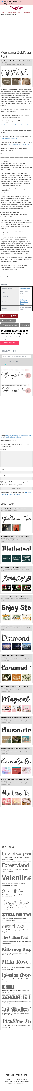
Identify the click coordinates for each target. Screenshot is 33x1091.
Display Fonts (20, 658)
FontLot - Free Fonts (16, 1075)
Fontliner (15, 508)
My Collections (9, 4)
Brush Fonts (19, 569)
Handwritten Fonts (11, 510)
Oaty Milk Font (13, 891)
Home (2, 12)
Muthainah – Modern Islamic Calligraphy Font (14, 536)
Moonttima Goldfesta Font (8, 60)
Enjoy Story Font (6, 596)
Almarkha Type (26, 748)
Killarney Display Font (16, 949)
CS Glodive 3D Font (16, 1009)
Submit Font (20, 1083)
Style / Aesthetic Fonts (13, 12)
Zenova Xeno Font (16, 997)
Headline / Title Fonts (24, 751)
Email (2, 476)
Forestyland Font (16, 865)
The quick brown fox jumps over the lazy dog (16, 375)
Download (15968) (10, 316)
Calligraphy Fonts (11, 64)
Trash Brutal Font (6, 567)
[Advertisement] (16, 32)
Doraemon (4, 538)
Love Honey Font (16, 854)
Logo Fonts (4, 753)
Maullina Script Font (16, 1021)
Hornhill (8, 986)
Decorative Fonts (22, 539)
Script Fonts (26, 12)
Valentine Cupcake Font (16, 878)
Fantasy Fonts (24, 689)
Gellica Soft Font (6, 508)
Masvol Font (13, 926)
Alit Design (16, 567)
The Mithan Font (15, 937)
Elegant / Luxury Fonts (12, 689)
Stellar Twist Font (16, 915)
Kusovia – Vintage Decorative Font (11, 717)
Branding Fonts (10, 569)
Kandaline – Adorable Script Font (10, 748)
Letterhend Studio (24, 779)
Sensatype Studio (18, 596)
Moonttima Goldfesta (11, 435)
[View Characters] (28, 375)
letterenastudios (22, 60)
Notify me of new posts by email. (12, 485)
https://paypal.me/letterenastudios (19, 144)
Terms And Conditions (22, 1081)
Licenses (17, 1079)
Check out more (9, 320)
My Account (18, 1)
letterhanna (17, 626)
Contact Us (9, 1079)
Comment (3, 449)
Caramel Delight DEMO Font (9, 655)
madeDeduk (26, 717)
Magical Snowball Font (7, 686)
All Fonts (12, 1083)
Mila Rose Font (16, 962)
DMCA (25, 1079)
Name (2, 469)
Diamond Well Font (6, 626)
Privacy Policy (9, 1081)
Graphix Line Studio (22, 686)
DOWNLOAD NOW (9, 343)
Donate (26, 325)
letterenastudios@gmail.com (9, 138)
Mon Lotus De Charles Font (9, 779)
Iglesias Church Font (16, 975)
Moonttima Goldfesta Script (12, 437)
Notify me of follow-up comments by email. (15, 482)
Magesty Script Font (16, 903)
